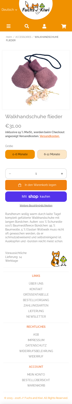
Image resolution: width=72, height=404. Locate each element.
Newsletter (36, 316)
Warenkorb (36, 385)
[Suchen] (27, 26)
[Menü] (8, 27)
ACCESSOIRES (23, 37)
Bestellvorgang (36, 300)
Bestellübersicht (36, 380)
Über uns (36, 283)
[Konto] (44, 26)
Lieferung (36, 311)
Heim (9, 37)
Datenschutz (36, 345)
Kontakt (36, 289)
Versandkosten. (50, 136)
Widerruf (36, 356)
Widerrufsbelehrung (36, 351)
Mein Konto (36, 374)
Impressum (36, 340)
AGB (36, 334)
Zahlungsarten (36, 305)
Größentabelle (36, 294)
